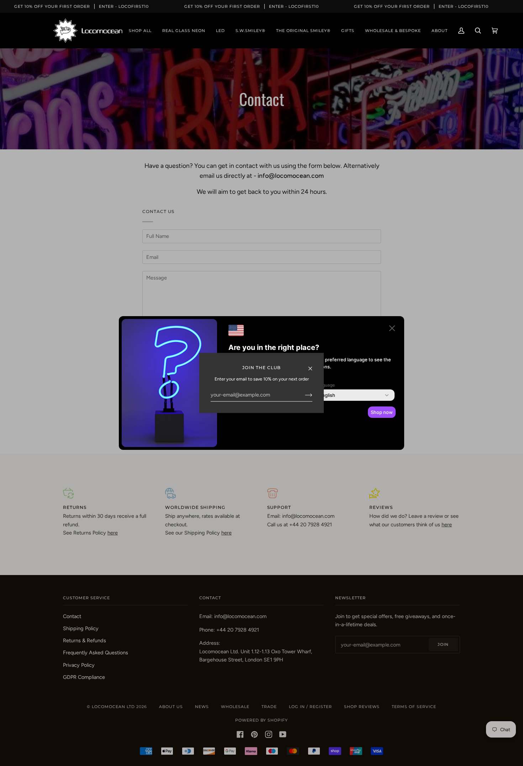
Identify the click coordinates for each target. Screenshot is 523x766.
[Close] (313, 365)
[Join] (303, 394)
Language (325, 385)
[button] (392, 329)
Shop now (382, 412)
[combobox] (327, 395)
